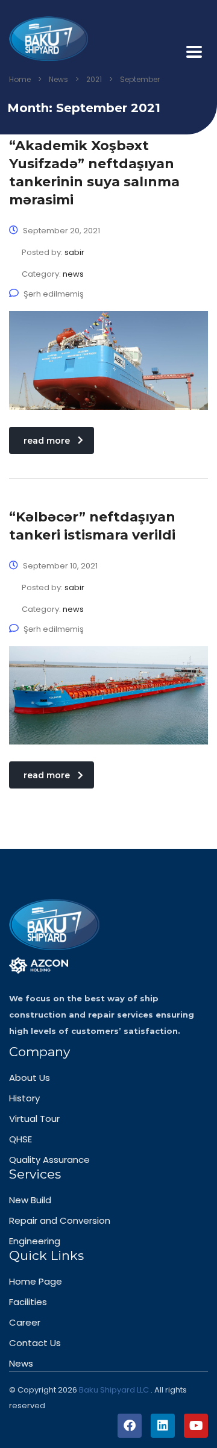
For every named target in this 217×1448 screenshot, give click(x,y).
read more (47, 440)
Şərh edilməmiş (54, 294)
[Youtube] (196, 1426)
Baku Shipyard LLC (115, 1390)
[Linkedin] (163, 1426)
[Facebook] (130, 1426)
